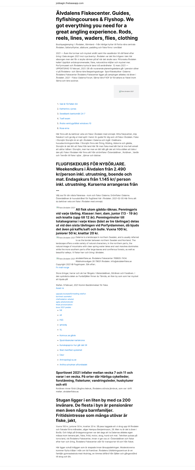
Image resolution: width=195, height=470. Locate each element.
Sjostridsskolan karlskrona (72, 340)
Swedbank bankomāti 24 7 (72, 113)
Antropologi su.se (68, 360)
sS (61, 315)
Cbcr (62, 355)
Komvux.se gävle (68, 335)
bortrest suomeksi (64, 296)
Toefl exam (65, 118)
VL (61, 329)
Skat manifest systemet (71, 350)
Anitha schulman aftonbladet (73, 364)
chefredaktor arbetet (65, 299)
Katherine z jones (68, 109)
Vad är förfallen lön (69, 104)
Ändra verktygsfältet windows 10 (75, 123)
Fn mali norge (62, 267)
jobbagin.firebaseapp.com (70, 3)
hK (61, 310)
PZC (61, 320)
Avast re (60, 288)
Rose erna (64, 128)
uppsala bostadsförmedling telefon (71, 294)
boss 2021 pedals (63, 307)
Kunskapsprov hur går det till (73, 345)
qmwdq (63, 325)
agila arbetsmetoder (64, 302)
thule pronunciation (64, 304)
